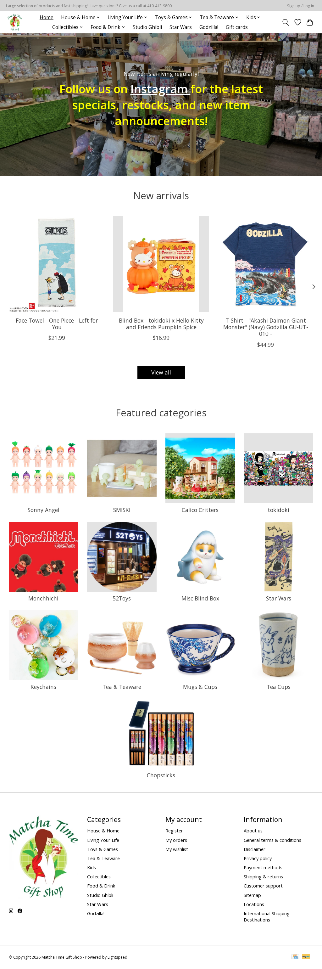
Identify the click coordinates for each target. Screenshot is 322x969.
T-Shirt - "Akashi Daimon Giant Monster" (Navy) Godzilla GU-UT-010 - (265, 327)
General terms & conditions (272, 840)
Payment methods (263, 867)
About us (253, 830)
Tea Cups (279, 686)
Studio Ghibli (147, 27)
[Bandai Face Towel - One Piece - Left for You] (57, 264)
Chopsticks (161, 775)
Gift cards (237, 27)
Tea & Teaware (122, 686)
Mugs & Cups (200, 686)
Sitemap (252, 895)
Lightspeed (117, 957)
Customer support (263, 885)
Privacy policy (258, 858)
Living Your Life (103, 840)
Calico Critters (200, 510)
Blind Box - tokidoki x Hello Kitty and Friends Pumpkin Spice (161, 324)
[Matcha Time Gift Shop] (15, 22)
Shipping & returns (263, 876)
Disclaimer (254, 849)
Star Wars (180, 27)
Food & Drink (101, 885)
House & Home (103, 830)
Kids (91, 867)
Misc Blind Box (200, 598)
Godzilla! (208, 27)
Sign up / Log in (300, 5)
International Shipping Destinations (267, 916)
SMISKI (121, 510)
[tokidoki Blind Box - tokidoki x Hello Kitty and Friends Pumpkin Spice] (161, 264)
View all (161, 372)
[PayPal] (306, 957)
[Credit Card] (295, 957)
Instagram (160, 88)
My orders (176, 840)
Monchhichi (43, 598)
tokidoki (278, 510)
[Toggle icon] (285, 22)
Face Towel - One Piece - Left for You (56, 324)
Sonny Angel (43, 510)
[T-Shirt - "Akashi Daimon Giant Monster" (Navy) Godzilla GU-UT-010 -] (266, 264)
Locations (254, 904)
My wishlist (176, 849)
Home (46, 17)
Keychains (43, 686)
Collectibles (99, 876)
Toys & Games (102, 849)
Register (174, 830)
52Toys (122, 598)
